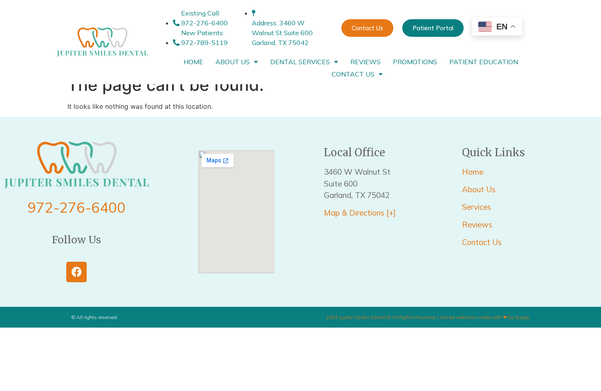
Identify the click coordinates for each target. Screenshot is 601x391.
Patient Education (483, 62)
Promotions (415, 62)
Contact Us (353, 74)
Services (477, 207)
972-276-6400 (76, 207)
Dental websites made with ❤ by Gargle (484, 317)
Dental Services (300, 62)
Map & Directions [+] (360, 213)
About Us (232, 62)
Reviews (365, 62)
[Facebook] (76, 272)
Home (193, 62)
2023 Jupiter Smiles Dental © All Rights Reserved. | (383, 317)
